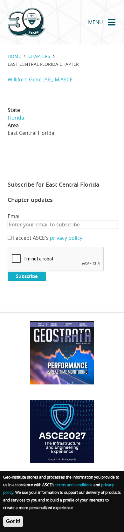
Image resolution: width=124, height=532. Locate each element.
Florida (16, 117)
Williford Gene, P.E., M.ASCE (40, 79)
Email (14, 216)
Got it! (13, 521)
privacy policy (66, 237)
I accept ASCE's (47, 237)
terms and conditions (74, 484)
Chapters (39, 56)
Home (14, 56)
